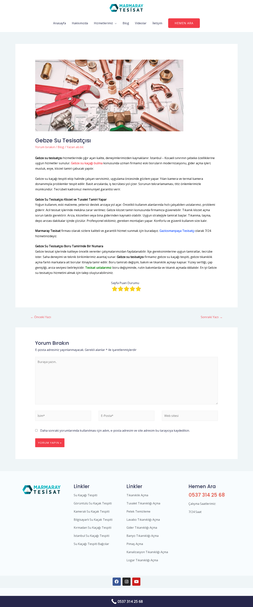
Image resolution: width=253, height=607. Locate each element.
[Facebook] (117, 582)
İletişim (157, 23)
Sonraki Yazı (212, 317)
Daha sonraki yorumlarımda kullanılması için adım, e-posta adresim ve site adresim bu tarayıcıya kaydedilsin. (115, 430)
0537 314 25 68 (207, 495)
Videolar (141, 23)
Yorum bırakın (45, 147)
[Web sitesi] (190, 416)
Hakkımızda (80, 23)
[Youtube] (136, 582)
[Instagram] (126, 582)
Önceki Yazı (40, 317)
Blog (126, 23)
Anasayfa (59, 23)
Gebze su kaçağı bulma (87, 163)
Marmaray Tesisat (48, 231)
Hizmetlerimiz (103, 23)
